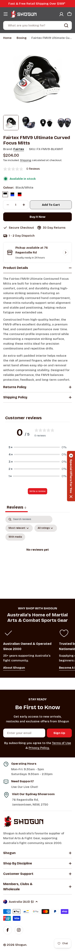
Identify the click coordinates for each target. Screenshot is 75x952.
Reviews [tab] (16, 507)
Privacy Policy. (39, 748)
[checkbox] (15, 537)
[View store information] (65, 252)
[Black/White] (5, 194)
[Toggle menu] (5, 14)
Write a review (37, 491)
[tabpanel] (37, 554)
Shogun (20, 945)
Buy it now (37, 217)
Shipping (25, 160)
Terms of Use (61, 743)
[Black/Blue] (12, 194)
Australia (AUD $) (21, 902)
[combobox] (37, 25)
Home (7, 38)
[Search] (66, 25)
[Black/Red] (20, 194)
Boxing (22, 38)
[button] (38, 447)
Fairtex (18, 149)
